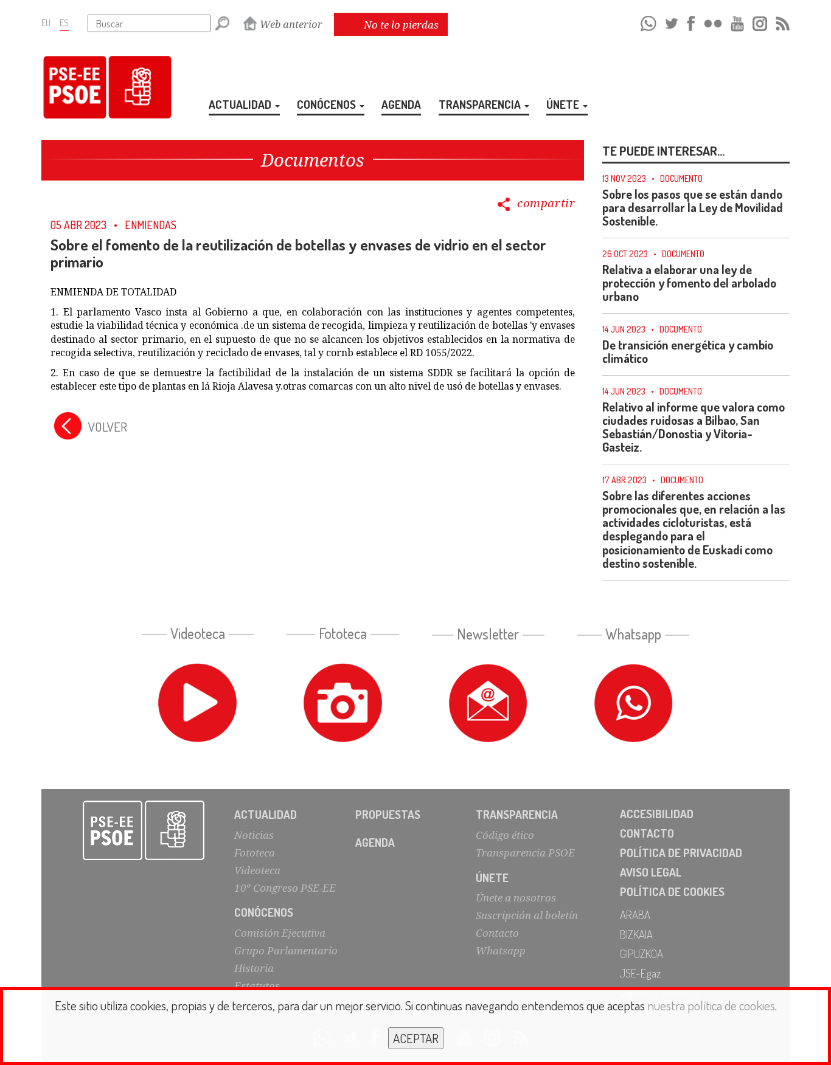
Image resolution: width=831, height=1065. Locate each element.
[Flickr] (713, 21)
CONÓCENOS (327, 104)
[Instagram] (760, 21)
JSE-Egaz (640, 973)
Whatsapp (501, 950)
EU (45, 22)
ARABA (635, 915)
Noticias (254, 835)
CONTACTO (647, 833)
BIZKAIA (636, 934)
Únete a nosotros (516, 898)
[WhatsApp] (648, 21)
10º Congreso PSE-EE (285, 888)
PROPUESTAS (387, 814)
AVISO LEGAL (650, 872)
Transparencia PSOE (525, 853)
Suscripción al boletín (527, 915)
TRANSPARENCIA (481, 104)
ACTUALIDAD (241, 104)
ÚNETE (564, 104)
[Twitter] (671, 21)
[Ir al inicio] (143, 830)
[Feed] (782, 21)
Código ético (505, 835)
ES (64, 22)
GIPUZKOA (641, 953)
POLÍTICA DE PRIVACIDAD (681, 853)
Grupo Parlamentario (286, 950)
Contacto (497, 933)
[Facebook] (691, 21)
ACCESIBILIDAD (657, 814)
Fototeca (254, 853)
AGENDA (401, 104)
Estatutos (257, 986)
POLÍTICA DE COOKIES (672, 891)
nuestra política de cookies (711, 1005)
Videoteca (257, 870)
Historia (254, 968)
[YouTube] (737, 21)
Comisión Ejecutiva (279, 933)
